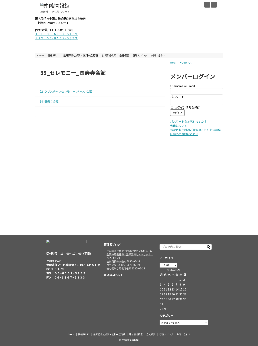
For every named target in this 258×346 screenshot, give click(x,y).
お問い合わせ (158, 55)
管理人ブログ (140, 55)
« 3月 (163, 309)
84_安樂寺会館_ (50, 101)
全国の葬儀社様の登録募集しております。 (130, 254)
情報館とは (54, 55)
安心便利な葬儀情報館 (119, 268)
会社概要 (124, 55)
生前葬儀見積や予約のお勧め (122, 251)
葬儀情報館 (132, 340)
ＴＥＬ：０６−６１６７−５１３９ (56, 34)
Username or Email (182, 86)
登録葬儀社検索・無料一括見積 (80, 55)
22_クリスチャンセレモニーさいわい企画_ (67, 91)
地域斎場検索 (108, 55)
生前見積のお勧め (116, 261)
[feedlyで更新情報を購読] (207, 5)
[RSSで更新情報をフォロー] (214, 5)
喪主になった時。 (116, 265)
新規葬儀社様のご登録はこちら (195, 132)
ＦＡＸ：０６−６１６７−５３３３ (56, 38)
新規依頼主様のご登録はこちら (190, 130)
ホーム (40, 55)
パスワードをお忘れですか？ (188, 121)
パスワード (177, 96)
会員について (178, 125)
